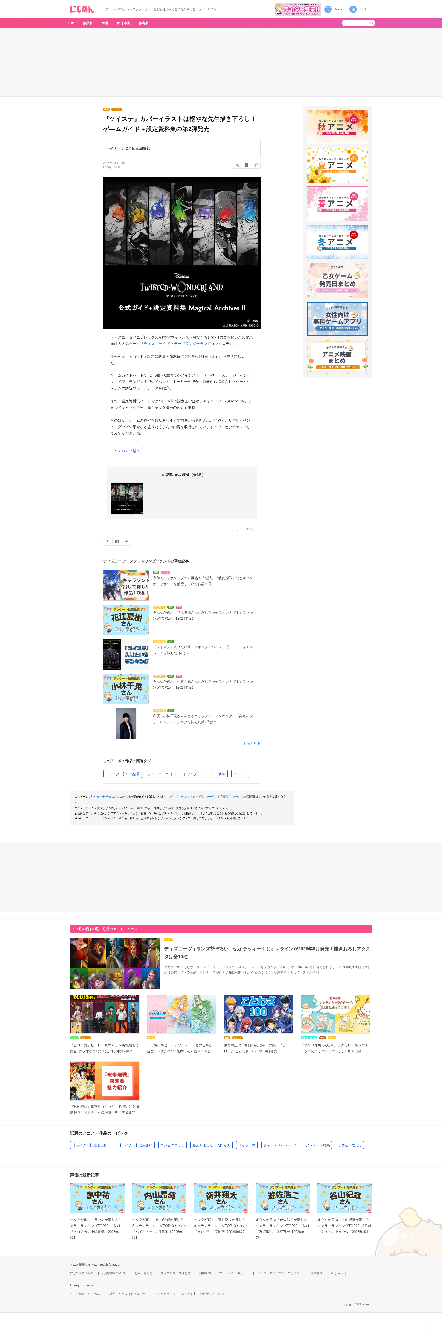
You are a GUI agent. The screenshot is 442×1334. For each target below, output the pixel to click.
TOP (70, 23)
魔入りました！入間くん (211, 1145)
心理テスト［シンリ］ (215, 1294)
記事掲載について (114, 1273)
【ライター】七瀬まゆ (135, 1145)
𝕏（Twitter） (339, 1273)
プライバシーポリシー (234, 1273)
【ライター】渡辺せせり (91, 1145)
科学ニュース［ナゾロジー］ (128, 1294)
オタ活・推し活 (350, 1145)
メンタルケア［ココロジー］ (174, 1294)
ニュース (240, 774)
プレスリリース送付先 (176, 1273)
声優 (105, 23)
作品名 (88, 23)
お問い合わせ (143, 1273)
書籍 (222, 774)
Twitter (338, 9)
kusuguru (77, 1285)
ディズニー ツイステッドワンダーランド (177, 344)
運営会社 (317, 1273)
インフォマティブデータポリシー (279, 1273)
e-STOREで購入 (127, 451)
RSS (363, 9)
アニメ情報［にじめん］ (86, 1294)
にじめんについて (82, 1273)
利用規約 (205, 1273)
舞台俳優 (123, 23)
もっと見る (252, 743)
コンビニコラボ (172, 1145)
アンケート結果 (318, 1145)
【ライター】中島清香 (122, 774)
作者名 (143, 23)
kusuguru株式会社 (102, 796)
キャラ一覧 (247, 1145)
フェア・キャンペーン (280, 1145)
